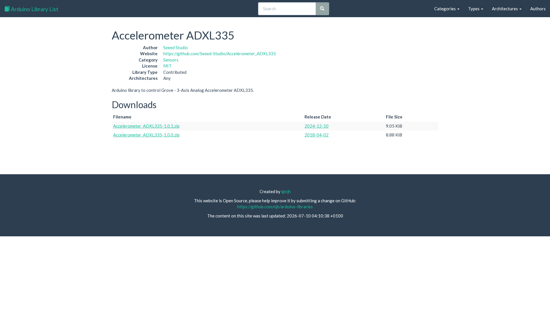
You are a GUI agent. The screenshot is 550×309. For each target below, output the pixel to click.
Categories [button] (445, 8)
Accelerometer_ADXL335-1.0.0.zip (146, 134)
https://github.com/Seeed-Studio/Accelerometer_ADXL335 (219, 53)
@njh (286, 191)
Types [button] (474, 8)
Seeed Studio (175, 47)
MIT (167, 65)
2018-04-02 (317, 134)
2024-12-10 (317, 125)
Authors (538, 8)
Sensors (170, 59)
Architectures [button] (505, 8)
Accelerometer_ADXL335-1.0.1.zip (146, 125)
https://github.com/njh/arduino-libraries (275, 206)
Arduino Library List (34, 9)
